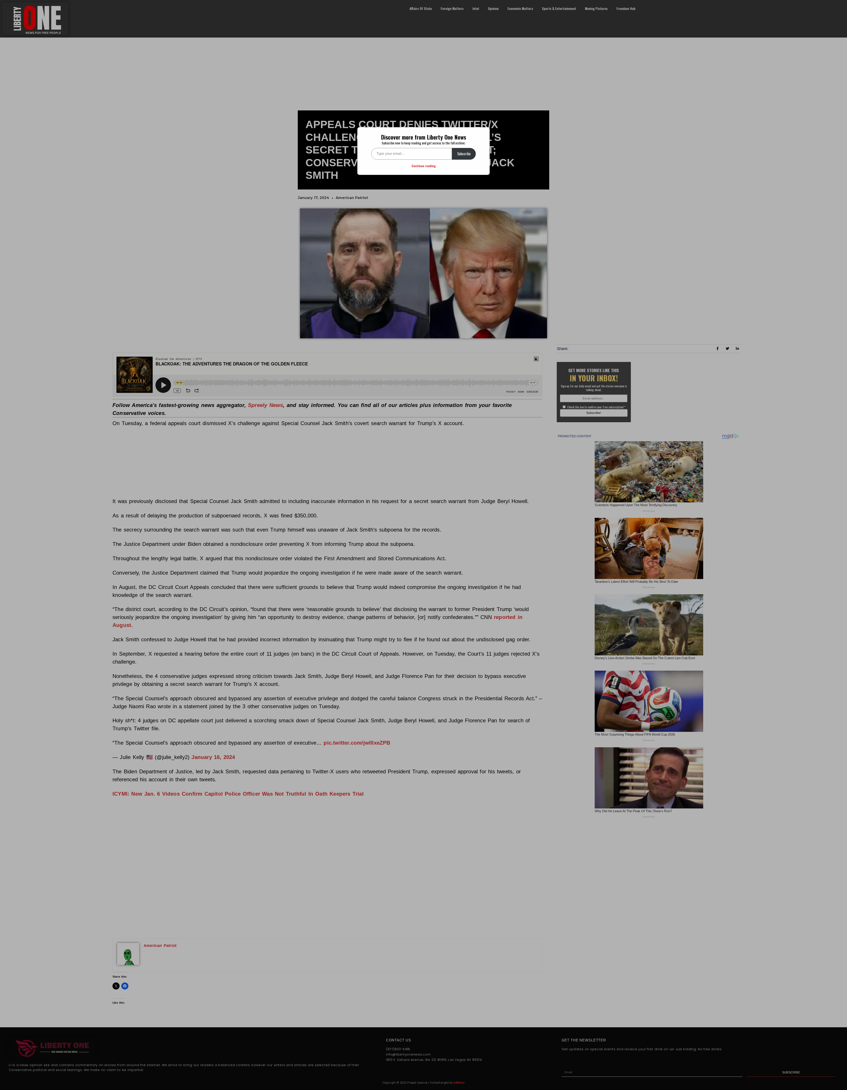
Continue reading (424, 165)
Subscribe (463, 153)
